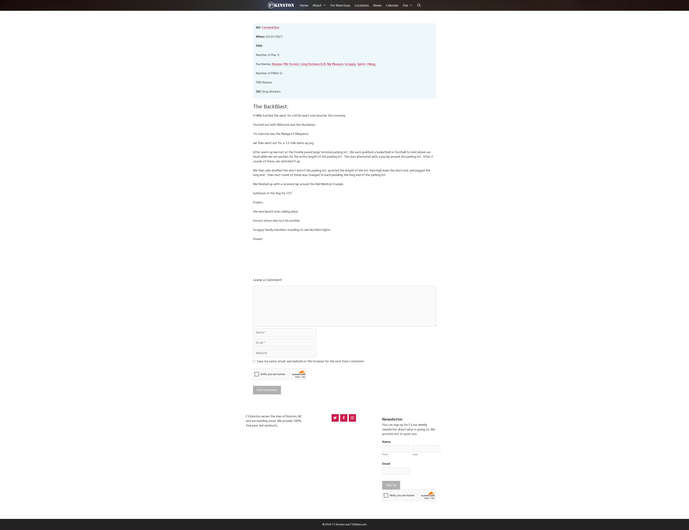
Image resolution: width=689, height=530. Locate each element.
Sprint (361, 64)
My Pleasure (335, 64)
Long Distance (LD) (313, 64)
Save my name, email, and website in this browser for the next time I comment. (311, 361)
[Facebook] (343, 418)
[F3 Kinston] (282, 5)
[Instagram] (352, 418)
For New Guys (340, 5)
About (317, 5)
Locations (362, 5)
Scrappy (350, 64)
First (385, 454)
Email (386, 463)
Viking (371, 64)
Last (415, 454)
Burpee (277, 64)
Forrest (294, 64)
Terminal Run (270, 27)
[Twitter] (335, 418)
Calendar (392, 5)
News (377, 5)
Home (304, 5)
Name (386, 442)
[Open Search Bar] (419, 5)
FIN (285, 64)
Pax (405, 5)
